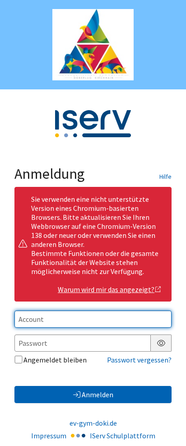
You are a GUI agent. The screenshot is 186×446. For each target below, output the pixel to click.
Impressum (48, 435)
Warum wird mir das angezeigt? (106, 289)
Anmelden (97, 394)
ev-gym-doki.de (93, 422)
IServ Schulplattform (122, 435)
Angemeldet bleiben (55, 359)
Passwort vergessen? (139, 359)
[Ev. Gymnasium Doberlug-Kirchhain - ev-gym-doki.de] (93, 44)
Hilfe (165, 176)
